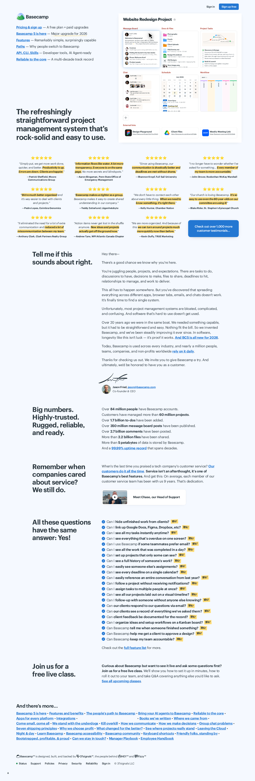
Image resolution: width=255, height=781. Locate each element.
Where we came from (190, 718)
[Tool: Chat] (141, 93)
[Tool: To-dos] (218, 49)
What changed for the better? (120, 728)
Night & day (25, 733)
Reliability (92, 763)
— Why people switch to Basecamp (47, 46)
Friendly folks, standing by (197, 733)
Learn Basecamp (50, 733)
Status (23, 763)
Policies (49, 763)
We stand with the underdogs (75, 723)
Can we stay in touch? (89, 738)
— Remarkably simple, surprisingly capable (56, 40)
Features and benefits (66, 713)
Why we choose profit (77, 728)
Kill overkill (109, 723)
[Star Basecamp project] (174, 19)
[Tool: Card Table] (218, 93)
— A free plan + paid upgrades (52, 27)
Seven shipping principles (36, 728)
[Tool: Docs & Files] (180, 49)
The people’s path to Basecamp (110, 713)
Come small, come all (32, 723)
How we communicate (138, 723)
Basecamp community (122, 733)
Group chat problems (216, 723)
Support (36, 763)
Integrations (65, 718)
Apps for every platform (35, 718)
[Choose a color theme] (8, 773)
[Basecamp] (32, 16)
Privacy (63, 763)
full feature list (135, 648)
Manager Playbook (123, 738)
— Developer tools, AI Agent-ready (53, 53)
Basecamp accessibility (84, 733)
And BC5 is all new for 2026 (196, 337)
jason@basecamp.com (142, 387)
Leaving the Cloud (212, 728)
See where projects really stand (170, 728)
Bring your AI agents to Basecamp (164, 713)
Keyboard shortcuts (158, 733)
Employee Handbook (157, 738)
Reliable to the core (208, 713)
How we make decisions (177, 723)
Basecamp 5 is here (31, 713)
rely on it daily (183, 351)
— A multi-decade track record (55, 59)
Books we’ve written (155, 718)
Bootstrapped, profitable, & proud (42, 738)
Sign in (106, 763)
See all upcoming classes (121, 681)
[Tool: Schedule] (180, 93)
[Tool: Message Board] (141, 49)
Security (76, 763)
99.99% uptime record (129, 448)
